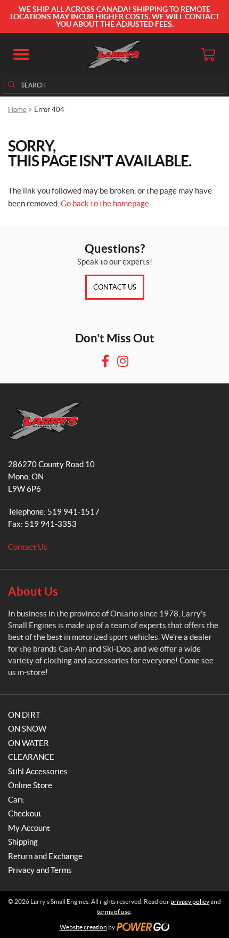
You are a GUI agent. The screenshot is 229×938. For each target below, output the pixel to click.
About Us (33, 591)
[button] (21, 54)
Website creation (83, 927)
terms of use (113, 911)
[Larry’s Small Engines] (115, 54)
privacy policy (189, 901)
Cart (16, 799)
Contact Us (114, 287)
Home (17, 110)
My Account (29, 827)
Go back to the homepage (105, 203)
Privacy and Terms (40, 870)
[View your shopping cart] (207, 54)
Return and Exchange (45, 856)
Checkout (25, 813)
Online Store (30, 785)
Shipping (23, 841)
